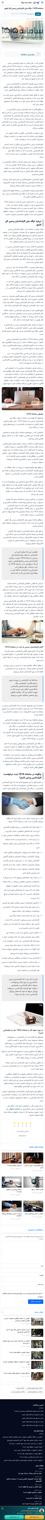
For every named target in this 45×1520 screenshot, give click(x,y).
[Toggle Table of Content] (37, 54)
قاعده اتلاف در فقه (37, 1190)
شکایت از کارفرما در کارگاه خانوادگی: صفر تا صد (16, 1363)
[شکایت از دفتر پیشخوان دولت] (33, 1206)
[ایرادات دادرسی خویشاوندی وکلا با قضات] (12, 1206)
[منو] (3, 3)
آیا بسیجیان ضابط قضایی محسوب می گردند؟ (26, 1411)
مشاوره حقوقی (14, 1109)
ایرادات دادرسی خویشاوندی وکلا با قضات (12, 1215)
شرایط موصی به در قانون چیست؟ (14, 1191)
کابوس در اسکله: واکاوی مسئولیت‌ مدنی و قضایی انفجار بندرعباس (17, 1319)
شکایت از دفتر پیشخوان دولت (34, 1214)
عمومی (38, 14)
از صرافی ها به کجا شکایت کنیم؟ (31, 1415)
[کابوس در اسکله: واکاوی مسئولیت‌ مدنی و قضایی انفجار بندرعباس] (37, 1321)
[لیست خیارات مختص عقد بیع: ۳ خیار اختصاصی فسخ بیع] (37, 1333)
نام (42, 1266)
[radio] (30, 1124)
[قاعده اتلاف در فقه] (33, 1182)
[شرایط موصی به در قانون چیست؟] (12, 1182)
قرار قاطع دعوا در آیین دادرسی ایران (33, 1166)
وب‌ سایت (40, 1284)
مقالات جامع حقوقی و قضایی (34, 1388)
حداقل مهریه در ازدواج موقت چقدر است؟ (17, 1373)
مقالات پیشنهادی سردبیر (18, 1392)
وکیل (26, 214)
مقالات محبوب (20, 1388)
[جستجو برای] (42, 3)
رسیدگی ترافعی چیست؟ (14, 1165)
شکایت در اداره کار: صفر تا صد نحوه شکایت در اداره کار (16, 1342)
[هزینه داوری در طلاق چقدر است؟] (37, 1355)
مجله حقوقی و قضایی (36, 19)
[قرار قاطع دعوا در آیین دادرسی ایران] (33, 1158)
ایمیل (41, 1275)
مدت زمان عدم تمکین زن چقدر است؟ (31, 1457)
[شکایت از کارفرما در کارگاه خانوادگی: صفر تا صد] (37, 1365)
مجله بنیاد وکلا (26, 3)
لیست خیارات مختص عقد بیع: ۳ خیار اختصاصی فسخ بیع (18, 1331)
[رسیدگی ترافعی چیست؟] (12, 1158)
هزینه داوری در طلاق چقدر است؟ (19, 1352)
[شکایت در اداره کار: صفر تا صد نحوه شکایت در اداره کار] (37, 1344)
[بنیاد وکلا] (36, 3)
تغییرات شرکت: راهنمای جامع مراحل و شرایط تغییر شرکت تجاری (23, 1460)
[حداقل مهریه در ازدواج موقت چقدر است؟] (37, 1376)
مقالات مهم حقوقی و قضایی (35, 1392)
